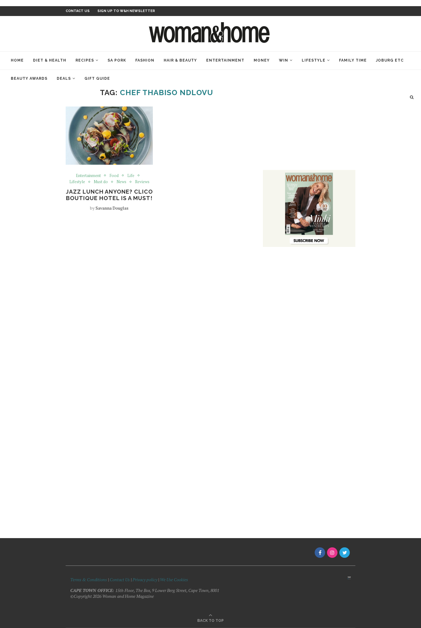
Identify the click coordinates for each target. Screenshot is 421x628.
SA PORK (117, 60)
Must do (101, 181)
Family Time (353, 60)
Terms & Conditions (88, 579)
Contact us (78, 11)
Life (130, 175)
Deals (64, 78)
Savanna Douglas (112, 208)
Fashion (144, 60)
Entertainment (225, 60)
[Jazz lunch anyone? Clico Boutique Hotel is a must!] (109, 136)
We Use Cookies (174, 579)
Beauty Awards (29, 78)
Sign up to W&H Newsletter (126, 11)
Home (17, 60)
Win (283, 60)
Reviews (142, 181)
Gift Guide (97, 78)
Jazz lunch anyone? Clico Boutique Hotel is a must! (109, 194)
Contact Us (120, 579)
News (121, 181)
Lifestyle (313, 60)
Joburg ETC (390, 60)
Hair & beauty (180, 60)
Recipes (85, 60)
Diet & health (49, 60)
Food (114, 175)
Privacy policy (145, 579)
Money (262, 60)
